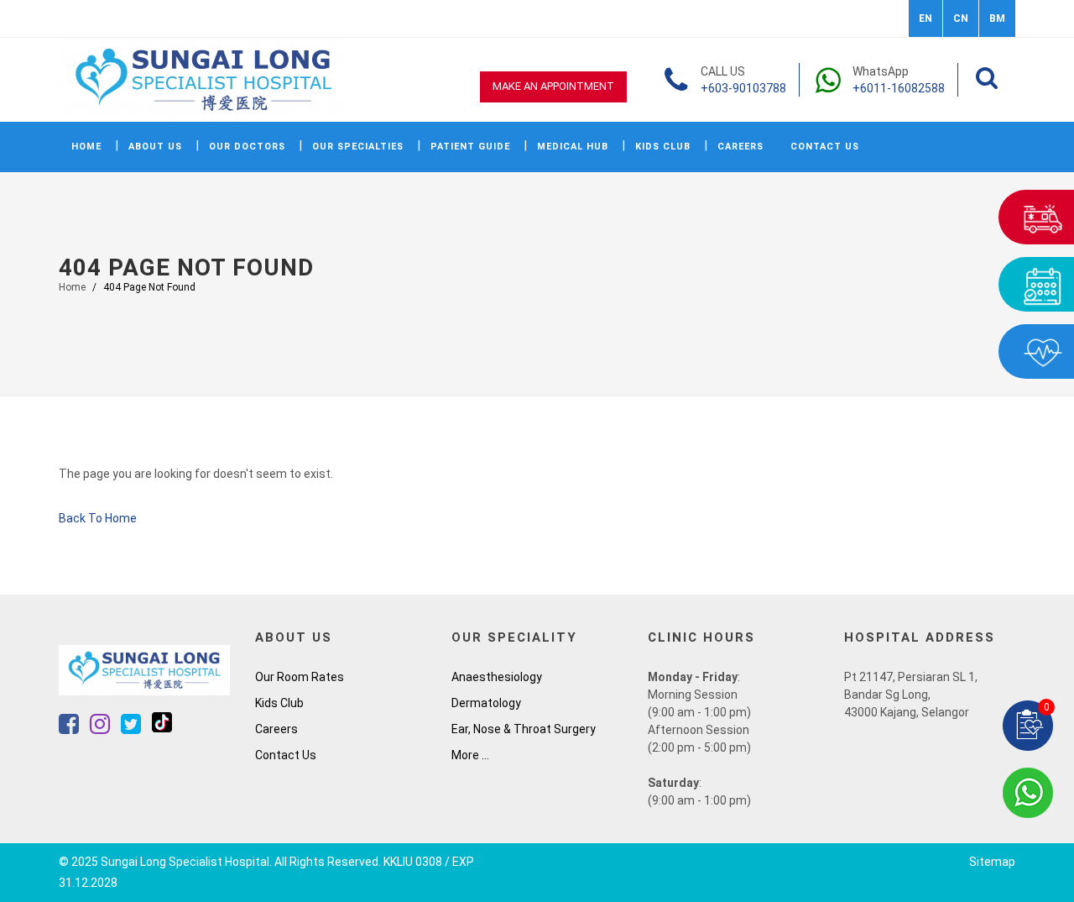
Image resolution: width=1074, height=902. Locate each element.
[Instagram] (101, 728)
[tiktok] (162, 728)
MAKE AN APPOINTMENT (553, 86)
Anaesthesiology (496, 677)
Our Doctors (247, 146)
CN (960, 18)
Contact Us (824, 146)
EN (925, 18)
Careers (740, 146)
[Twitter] (132, 728)
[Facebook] (70, 728)
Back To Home (98, 518)
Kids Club (663, 146)
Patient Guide (470, 146)
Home (86, 146)
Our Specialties (358, 146)
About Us (155, 146)
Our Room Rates (299, 677)
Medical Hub (572, 146)
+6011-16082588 (898, 88)
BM (997, 18)
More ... (470, 755)
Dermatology (486, 703)
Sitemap (992, 861)
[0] (1028, 725)
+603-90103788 (743, 88)
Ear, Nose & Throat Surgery (523, 729)
